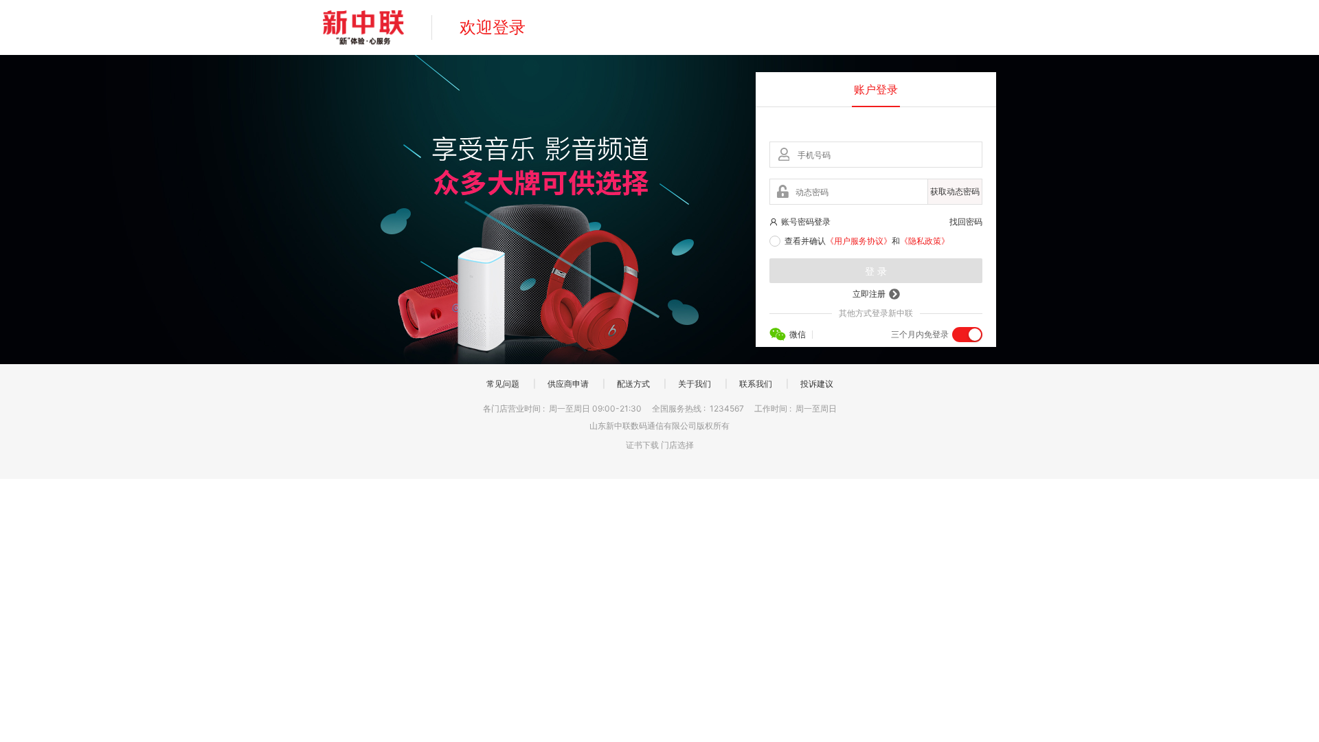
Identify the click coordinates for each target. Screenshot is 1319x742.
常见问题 (502, 384)
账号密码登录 (806, 221)
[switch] (967, 334)
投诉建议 (816, 384)
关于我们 (694, 384)
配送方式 (633, 384)
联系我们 (755, 384)
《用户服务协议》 (859, 241)
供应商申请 (568, 384)
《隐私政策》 (924, 241)
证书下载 (642, 445)
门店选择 (677, 445)
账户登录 (876, 89)
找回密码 (965, 221)
